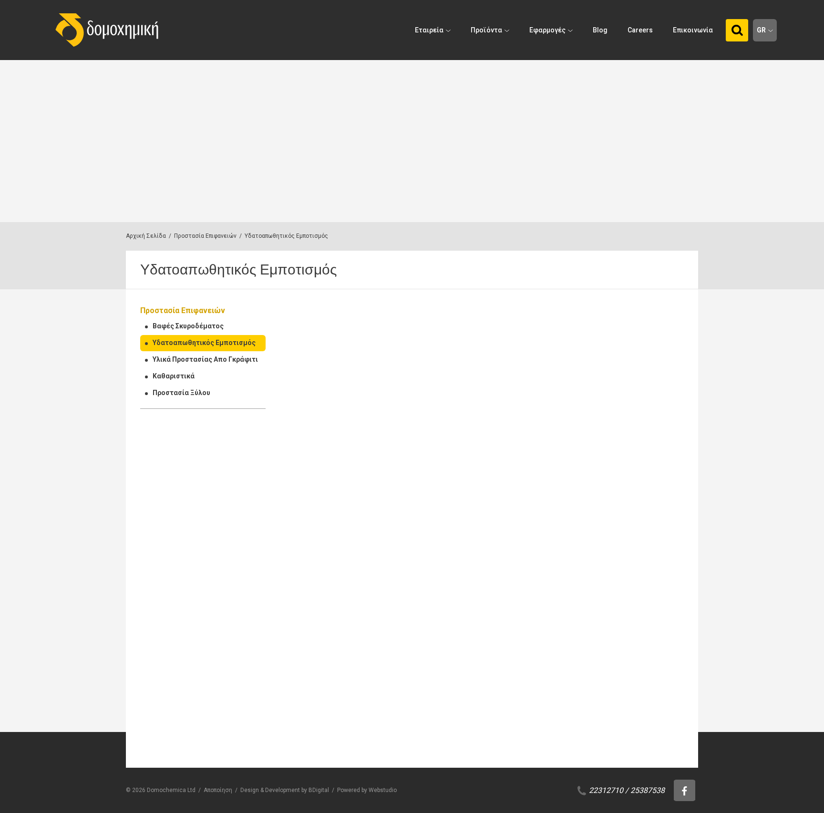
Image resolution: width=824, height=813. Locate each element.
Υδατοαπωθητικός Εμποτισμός (204, 342)
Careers (640, 30)
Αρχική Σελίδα (146, 236)
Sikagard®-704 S (414, 737)
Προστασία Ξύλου (181, 392)
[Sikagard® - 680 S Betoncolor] (429, 506)
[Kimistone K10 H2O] (533, 506)
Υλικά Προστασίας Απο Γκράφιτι (205, 359)
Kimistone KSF (516, 737)
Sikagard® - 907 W (313, 582)
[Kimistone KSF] (533, 662)
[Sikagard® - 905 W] (638, 351)
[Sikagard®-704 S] (429, 662)
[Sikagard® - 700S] (325, 351)
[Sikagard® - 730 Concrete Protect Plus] (325, 662)
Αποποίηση (218, 790)
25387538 (647, 790)
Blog (600, 30)
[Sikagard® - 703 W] (429, 351)
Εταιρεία (429, 30)
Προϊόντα (486, 30)
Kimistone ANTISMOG (633, 737)
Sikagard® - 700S (311, 426)
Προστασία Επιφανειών (205, 236)
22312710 (606, 790)
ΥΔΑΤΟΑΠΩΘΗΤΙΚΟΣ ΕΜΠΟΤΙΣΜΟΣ (308, 410)
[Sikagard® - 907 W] (325, 506)
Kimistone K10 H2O (524, 582)
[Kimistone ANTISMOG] (638, 662)
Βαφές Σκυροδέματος (188, 326)
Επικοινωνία (693, 30)
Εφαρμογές (547, 30)
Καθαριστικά (174, 376)
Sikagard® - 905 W (627, 426)
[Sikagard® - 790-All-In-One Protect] (638, 506)
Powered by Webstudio (367, 790)
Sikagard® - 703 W (417, 426)
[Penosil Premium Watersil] (533, 351)
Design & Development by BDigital (284, 790)
